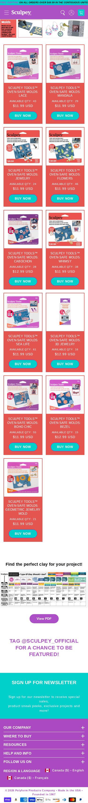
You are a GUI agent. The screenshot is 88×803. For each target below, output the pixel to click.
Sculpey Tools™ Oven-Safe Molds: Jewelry (22, 174)
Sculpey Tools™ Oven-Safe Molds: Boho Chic (22, 423)
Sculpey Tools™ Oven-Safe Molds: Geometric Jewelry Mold (22, 507)
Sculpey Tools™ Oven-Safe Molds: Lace (22, 92)
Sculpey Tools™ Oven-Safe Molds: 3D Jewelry (65, 340)
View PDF (44, 618)
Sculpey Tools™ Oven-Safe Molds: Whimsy (65, 257)
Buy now (23, 115)
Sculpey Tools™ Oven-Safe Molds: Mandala (65, 92)
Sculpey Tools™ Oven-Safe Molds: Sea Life (22, 340)
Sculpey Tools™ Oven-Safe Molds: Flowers (65, 174)
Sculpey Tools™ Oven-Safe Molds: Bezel (65, 423)
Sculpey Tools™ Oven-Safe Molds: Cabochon (22, 257)
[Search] (62, 12)
